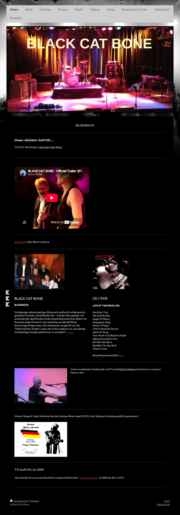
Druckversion (21, 500)
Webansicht (163, 504)
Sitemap (34, 500)
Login (167, 500)
